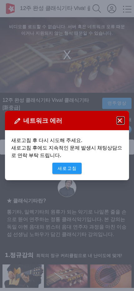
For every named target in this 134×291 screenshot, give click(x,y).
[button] (120, 120)
